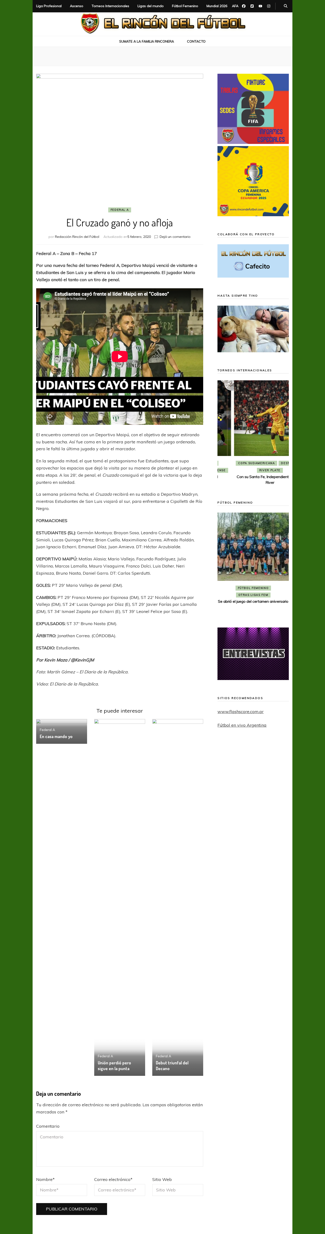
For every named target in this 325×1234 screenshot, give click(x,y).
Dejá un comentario (175, 237)
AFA (235, 6)
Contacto (196, 41)
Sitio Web (162, 1179)
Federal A (120, 209)
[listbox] (253, 433)
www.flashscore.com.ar (240, 711)
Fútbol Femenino (185, 6)
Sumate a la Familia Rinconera (146, 41)
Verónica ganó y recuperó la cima (253, 609)
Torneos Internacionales (110, 6)
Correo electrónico (113, 1179)
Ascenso (76, 6)
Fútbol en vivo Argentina (241, 725)
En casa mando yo (56, 736)
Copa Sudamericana (240, 463)
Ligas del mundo (151, 6)
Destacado (274, 463)
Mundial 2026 (217, 6)
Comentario (47, 1126)
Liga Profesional (49, 6)
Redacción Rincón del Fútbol (77, 237)
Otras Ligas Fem (253, 602)
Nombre (45, 1179)
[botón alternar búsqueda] (285, 6)
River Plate (253, 470)
